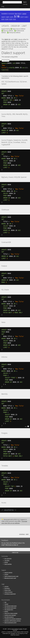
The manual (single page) (10, 606)
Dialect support (13, 52)
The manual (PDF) (8, 609)
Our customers (8, 558)
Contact (6, 574)
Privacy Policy (7, 590)
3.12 (14, 19)
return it (4, 49)
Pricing (25, 4)
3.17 (22, 17)
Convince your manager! (10, 615)
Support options (8, 572)
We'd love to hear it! (12, 545)
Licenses (6, 586)
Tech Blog (6, 560)
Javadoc (6, 611)
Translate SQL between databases (12, 619)
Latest (24, 14)
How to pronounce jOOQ (10, 622)
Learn (25, 2)
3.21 (3, 17)
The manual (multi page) (10, 607)
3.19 (11, 17)
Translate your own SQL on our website (14, 522)
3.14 (6, 19)
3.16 (26, 17)
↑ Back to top (15, 552)
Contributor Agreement (10, 594)
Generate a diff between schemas (12, 620)
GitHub (6, 562)
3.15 (2, 19)
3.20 (7, 17)
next (27, 534)
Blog (2, 6)
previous (22, 534)
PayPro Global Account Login (11, 576)
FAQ (5, 602)
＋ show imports (5, 60)
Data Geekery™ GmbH (17, 629)
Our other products (9, 617)
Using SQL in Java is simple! (10, 613)
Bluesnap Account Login (10, 578)
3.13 (10, 19)
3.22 (19, 14)
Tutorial (6, 604)
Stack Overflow (8, 564)
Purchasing (7, 588)
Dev (16, 14)
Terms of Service (8, 592)
